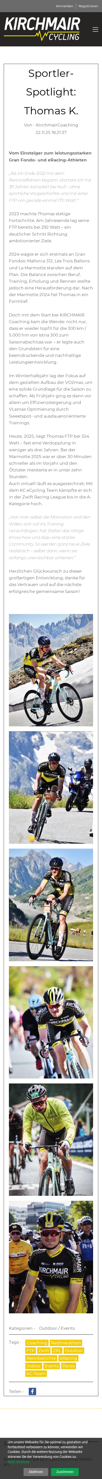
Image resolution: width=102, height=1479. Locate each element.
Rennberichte (41, 1358)
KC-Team (36, 1373)
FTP (30, 1350)
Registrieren (88, 6)
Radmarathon (66, 1342)
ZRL (57, 1350)
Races (68, 1365)
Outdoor (74, 1350)
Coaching (36, 1342)
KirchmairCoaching (57, 125)
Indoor (33, 1365)
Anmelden (64, 6)
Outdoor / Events (57, 1328)
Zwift (43, 1350)
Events (52, 1365)
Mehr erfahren (18, 1461)
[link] (51, 617)
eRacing (68, 1358)
